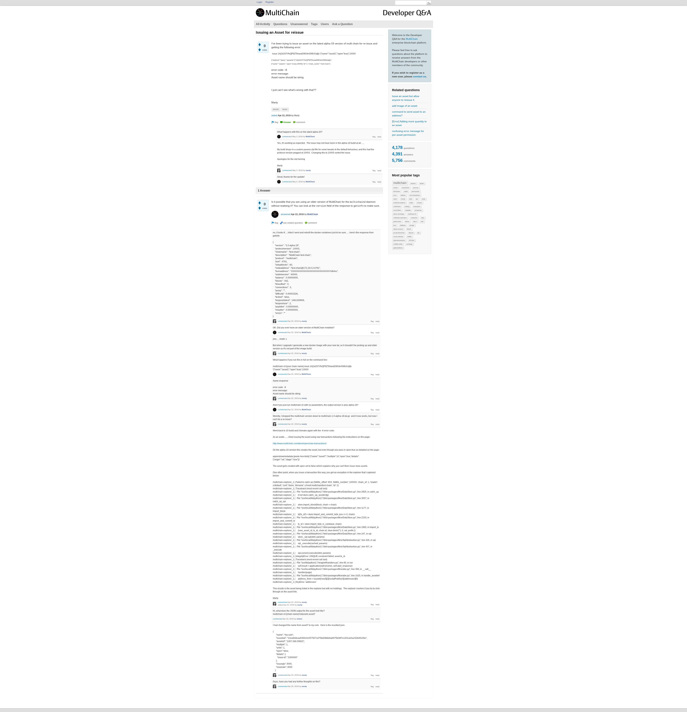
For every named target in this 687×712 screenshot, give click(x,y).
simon (299, 619)
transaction (416, 206)
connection (414, 218)
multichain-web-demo (400, 218)
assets (422, 183)
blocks (407, 221)
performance (397, 221)
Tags (314, 24)
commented (287, 136)
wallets (409, 236)
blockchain (396, 191)
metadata (408, 210)
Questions (280, 24)
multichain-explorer (399, 203)
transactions (405, 188)
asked (274, 115)
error (394, 195)
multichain (399, 182)
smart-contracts (398, 236)
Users (325, 24)
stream (395, 188)
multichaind (396, 206)
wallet (406, 191)
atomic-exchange (398, 214)
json (394, 225)
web (422, 221)
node (410, 199)
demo (415, 221)
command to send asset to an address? (409, 113)
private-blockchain (399, 233)
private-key (418, 210)
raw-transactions (415, 195)
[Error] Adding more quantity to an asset (409, 123)
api (417, 199)
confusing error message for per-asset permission (408, 133)
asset (395, 199)
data (422, 218)
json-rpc (415, 188)
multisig (407, 206)
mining (403, 199)
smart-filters (397, 210)
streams (413, 183)
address (403, 195)
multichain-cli (412, 214)
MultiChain (412, 38)
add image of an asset (404, 105)
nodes (411, 203)
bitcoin (409, 229)
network (411, 233)
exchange (409, 244)
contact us (419, 76)
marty (308, 170)
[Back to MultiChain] (278, 14)
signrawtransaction (399, 240)
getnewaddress (398, 248)
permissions (415, 191)
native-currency (398, 229)
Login (259, 2)
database (402, 225)
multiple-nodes (397, 244)
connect (419, 203)
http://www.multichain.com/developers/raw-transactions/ (300, 443)
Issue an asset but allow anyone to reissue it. (405, 98)
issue (423, 199)
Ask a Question (342, 24)
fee (418, 233)
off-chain (411, 240)
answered (285, 214)
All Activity (263, 24)
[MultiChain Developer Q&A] (407, 14)
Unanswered (299, 24)
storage (412, 225)
